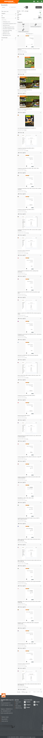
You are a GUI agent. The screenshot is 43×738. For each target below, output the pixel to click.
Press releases (18, 705)
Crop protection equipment (9, 23)
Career (17, 703)
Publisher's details (5, 717)
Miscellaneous (6, 35)
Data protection (4, 719)
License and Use (5, 721)
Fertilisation (6, 21)
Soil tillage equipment (8, 27)
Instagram (28, 704)
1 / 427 (38, 18)
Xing (37, 704)
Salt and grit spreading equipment (7, 31)
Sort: (18, 15)
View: (18, 17)
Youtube (28, 707)
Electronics (6, 33)
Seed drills (6, 25)
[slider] (40, 12)
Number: (19, 11)
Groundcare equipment (8, 28)
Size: (18, 12)
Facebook (28, 701)
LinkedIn (38, 701)
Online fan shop (19, 707)
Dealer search (18, 701)
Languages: (19, 14)
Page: (18, 19)
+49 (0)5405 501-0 (8, 709)
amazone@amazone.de (8, 713)
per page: (26, 11)
